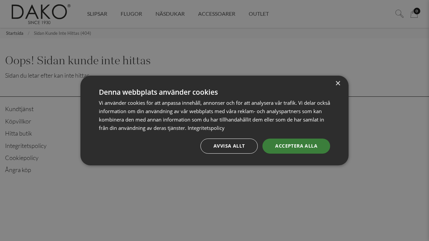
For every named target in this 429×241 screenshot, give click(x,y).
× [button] (337, 83)
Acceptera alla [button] (296, 146)
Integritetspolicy (206, 128)
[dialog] (214, 120)
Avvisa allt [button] (229, 146)
